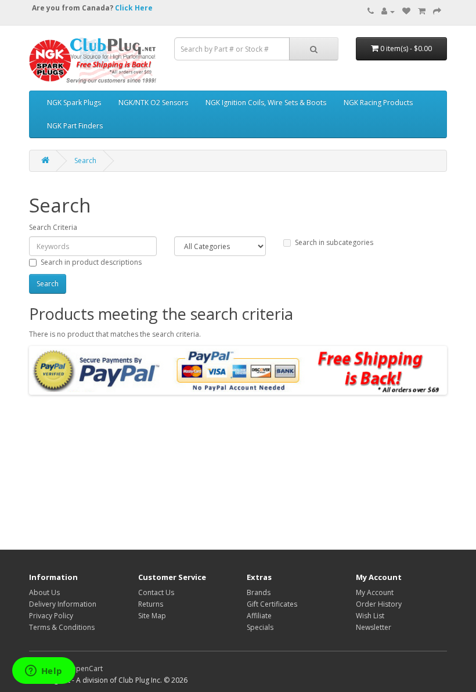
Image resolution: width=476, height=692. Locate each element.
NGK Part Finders (75, 126)
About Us (44, 592)
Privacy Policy (51, 616)
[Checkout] (437, 11)
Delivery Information (62, 604)
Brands (259, 592)
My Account (375, 592)
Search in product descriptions (91, 262)
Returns (150, 604)
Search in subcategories (334, 242)
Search (85, 160)
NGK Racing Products (378, 102)
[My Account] (388, 11)
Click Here (134, 8)
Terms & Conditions (62, 627)
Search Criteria (53, 227)
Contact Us (156, 592)
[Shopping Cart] (421, 11)
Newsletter (373, 627)
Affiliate (259, 616)
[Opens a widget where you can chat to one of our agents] (43, 671)
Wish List (370, 616)
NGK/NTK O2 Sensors (153, 102)
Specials (260, 627)
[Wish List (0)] (406, 11)
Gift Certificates (272, 604)
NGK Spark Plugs (74, 102)
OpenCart (86, 668)
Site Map (152, 616)
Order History (379, 604)
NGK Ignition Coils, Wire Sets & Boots (265, 102)
